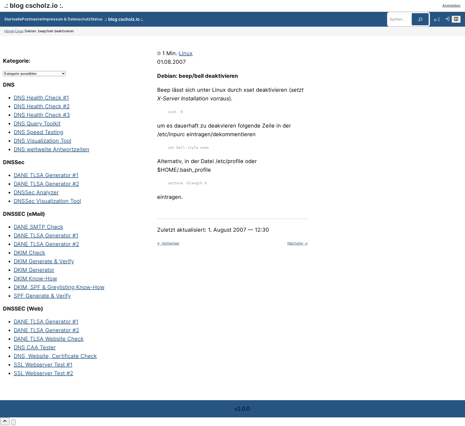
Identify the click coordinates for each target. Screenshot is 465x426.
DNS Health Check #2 (42, 106)
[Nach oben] (5, 421)
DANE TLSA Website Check (49, 339)
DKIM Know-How (35, 278)
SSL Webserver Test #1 (43, 364)
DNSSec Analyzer (36, 192)
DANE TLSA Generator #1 (46, 175)
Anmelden (451, 5)
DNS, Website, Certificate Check (55, 356)
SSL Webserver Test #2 (43, 373)
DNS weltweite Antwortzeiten (51, 149)
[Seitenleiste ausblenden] (13, 422)
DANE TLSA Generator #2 (46, 184)
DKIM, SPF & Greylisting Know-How (59, 287)
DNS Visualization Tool (42, 141)
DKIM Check (29, 252)
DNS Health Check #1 (41, 97)
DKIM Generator (34, 270)
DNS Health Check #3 (42, 115)
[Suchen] (420, 19)
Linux (19, 31)
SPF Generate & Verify (42, 296)
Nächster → (297, 243)
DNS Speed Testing (38, 132)
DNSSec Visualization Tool (47, 201)
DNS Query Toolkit (37, 123)
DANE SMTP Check (38, 227)
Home (9, 31)
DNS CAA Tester (35, 347)
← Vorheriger (168, 243)
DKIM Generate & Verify (44, 261)
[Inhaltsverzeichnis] (456, 19)
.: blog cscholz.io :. (33, 5)
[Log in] (447, 19)
